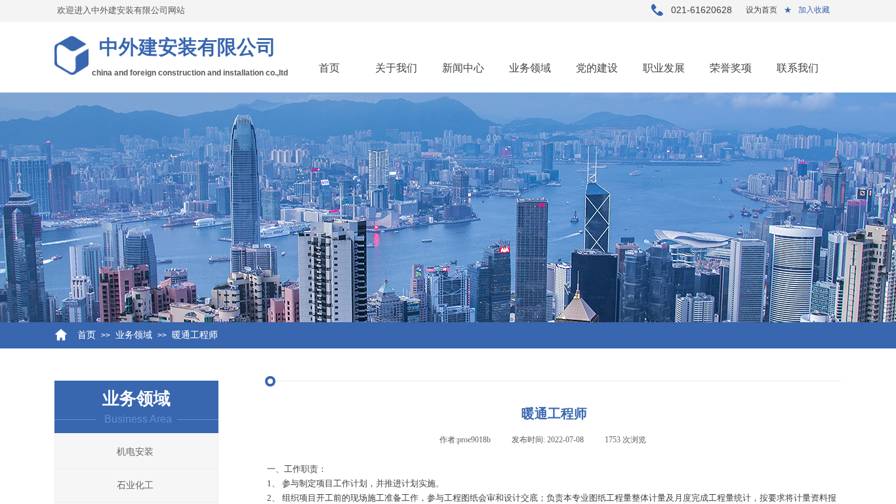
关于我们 (396, 68)
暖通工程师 (195, 335)
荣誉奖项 (731, 68)
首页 (329, 68)
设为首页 (761, 9)
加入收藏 (814, 9)
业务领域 (530, 68)
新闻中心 (463, 68)
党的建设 (597, 68)
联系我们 (798, 68)
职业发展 (664, 68)
